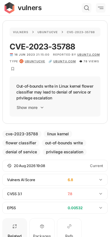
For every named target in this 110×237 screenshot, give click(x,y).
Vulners (20, 32)
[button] (55, 166)
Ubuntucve (48, 32)
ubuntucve (35, 61)
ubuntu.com (88, 54)
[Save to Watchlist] (13, 69)
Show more (27, 107)
